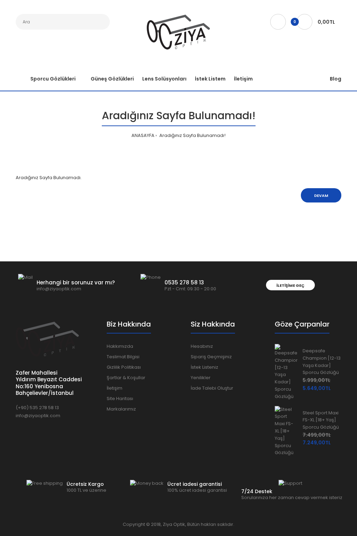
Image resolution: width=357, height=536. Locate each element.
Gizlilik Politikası (124, 367)
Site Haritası (120, 398)
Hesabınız (202, 346)
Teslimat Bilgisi (123, 356)
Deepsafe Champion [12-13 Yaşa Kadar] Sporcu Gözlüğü (322, 361)
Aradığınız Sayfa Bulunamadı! (192, 135)
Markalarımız (121, 409)
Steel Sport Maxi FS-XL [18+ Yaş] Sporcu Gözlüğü (321, 420)
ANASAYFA (142, 135)
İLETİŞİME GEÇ (290, 285)
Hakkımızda (120, 346)
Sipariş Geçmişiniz (211, 356)
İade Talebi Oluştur (212, 388)
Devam (321, 195)
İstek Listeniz (204, 367)
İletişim (114, 388)
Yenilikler (201, 377)
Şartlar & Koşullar (126, 377)
